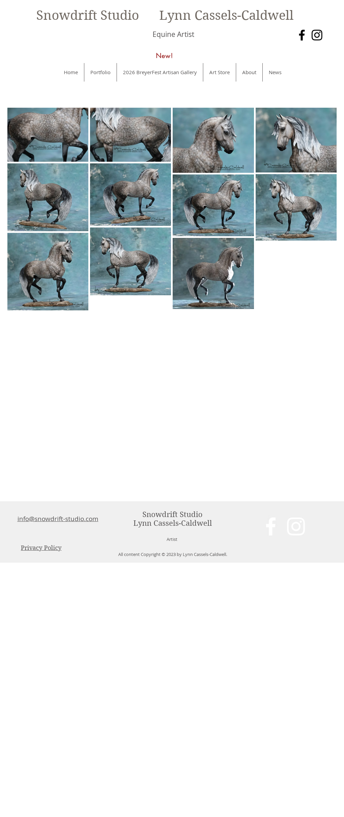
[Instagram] (317, 35)
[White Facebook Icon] (271, 526)
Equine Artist (173, 34)
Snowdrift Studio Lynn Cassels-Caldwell (165, 15)
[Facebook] (302, 35)
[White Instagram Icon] (296, 526)
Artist (172, 539)
